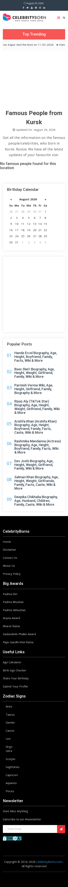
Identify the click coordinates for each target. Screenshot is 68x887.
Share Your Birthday (16, 678)
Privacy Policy (12, 574)
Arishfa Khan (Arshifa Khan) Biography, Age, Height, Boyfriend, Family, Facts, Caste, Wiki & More (35, 426)
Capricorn (12, 775)
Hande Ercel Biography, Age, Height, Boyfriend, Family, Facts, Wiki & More (35, 356)
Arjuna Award (11, 618)
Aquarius (11, 783)
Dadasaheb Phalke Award (19, 634)
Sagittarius (12, 767)
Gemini (10, 722)
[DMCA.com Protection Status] (12, 838)
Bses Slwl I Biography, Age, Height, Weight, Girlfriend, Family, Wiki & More (34, 373)
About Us (9, 565)
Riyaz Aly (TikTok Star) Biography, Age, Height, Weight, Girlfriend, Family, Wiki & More (37, 406)
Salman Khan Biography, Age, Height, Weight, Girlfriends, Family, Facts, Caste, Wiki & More (36, 482)
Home (7, 541)
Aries (9, 706)
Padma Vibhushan (14, 610)
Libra (9, 751)
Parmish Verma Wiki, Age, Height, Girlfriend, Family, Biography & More (33, 389)
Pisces (10, 791)
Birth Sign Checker (14, 670)
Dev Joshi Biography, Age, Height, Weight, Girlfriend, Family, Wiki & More (33, 465)
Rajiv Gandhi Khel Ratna (18, 642)
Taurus (10, 714)
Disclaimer (9, 549)
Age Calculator (12, 662)
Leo (8, 738)
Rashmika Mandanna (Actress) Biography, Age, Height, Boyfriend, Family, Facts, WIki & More (37, 446)
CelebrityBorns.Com (49, 862)
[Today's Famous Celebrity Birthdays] (24, 16)
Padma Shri (10, 594)
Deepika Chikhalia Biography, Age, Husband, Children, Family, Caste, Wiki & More (36, 500)
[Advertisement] (34, 82)
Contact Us (10, 558)
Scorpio (10, 759)
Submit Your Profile (15, 686)
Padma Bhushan (13, 602)
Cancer (10, 730)
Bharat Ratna (11, 626)
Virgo (9, 746)
